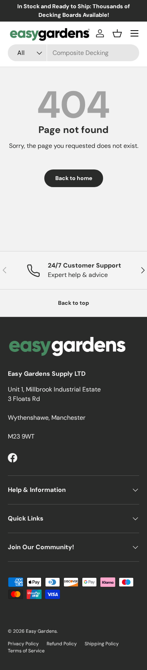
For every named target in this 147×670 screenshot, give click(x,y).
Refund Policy (62, 644)
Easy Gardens (41, 631)
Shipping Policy (102, 644)
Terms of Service (26, 651)
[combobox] (73, 52)
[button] (117, 33)
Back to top (73, 302)
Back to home (73, 178)
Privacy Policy (23, 644)
